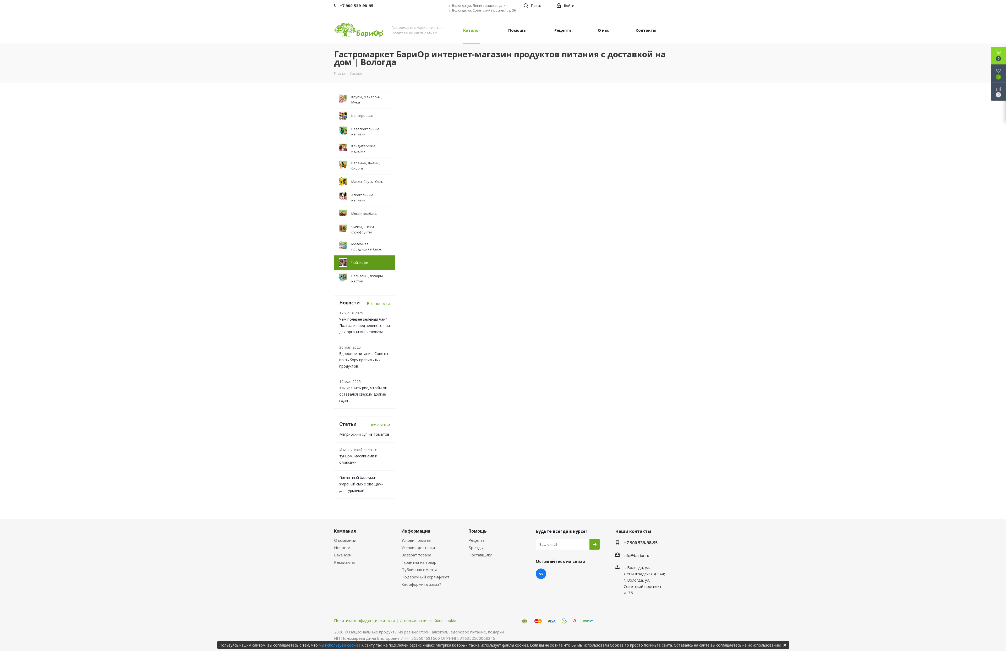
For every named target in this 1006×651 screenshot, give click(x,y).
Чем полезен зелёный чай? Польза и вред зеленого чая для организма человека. (364, 325)
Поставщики (480, 554)
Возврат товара (416, 554)
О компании (345, 540)
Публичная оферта (419, 569)
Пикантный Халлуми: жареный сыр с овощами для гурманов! (361, 484)
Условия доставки (418, 547)
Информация (415, 531)
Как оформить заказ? (421, 584)
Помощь (477, 531)
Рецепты (476, 540)
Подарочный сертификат (425, 576)
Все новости (378, 303)
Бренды (476, 547)
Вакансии (343, 554)
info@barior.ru (636, 555)
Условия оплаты (416, 540)
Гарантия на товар (418, 562)
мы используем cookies (339, 645)
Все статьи (379, 424)
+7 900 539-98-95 (641, 543)
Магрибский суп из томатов (364, 434)
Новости (342, 547)
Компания (345, 531)
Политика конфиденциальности (364, 620)
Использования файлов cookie (428, 620)
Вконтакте (541, 573)
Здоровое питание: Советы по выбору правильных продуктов (363, 360)
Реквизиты (344, 562)
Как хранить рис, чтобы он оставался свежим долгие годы (363, 394)
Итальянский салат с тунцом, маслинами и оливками (358, 456)
